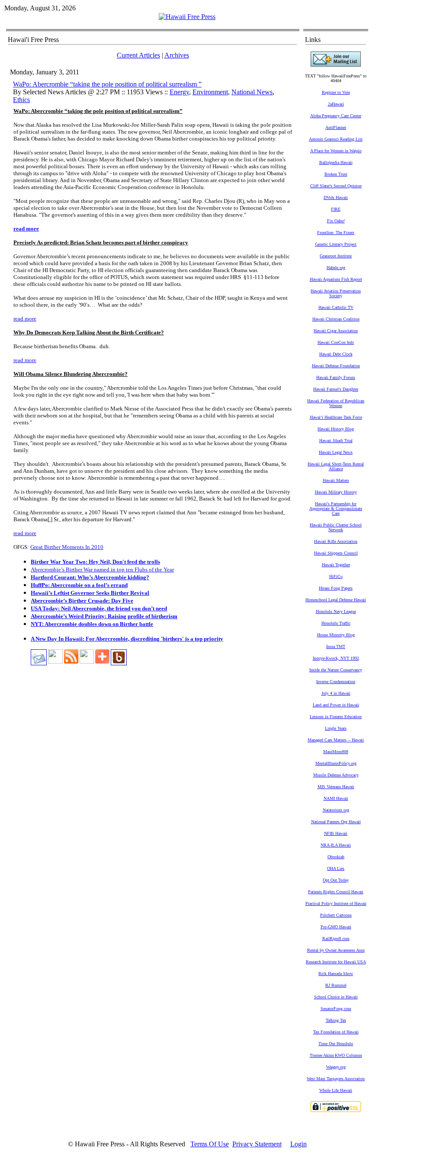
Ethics (21, 99)
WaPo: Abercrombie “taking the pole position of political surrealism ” (107, 84)
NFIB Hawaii (335, 833)
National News (252, 92)
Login (298, 1144)
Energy (179, 92)
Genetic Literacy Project (335, 244)
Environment (210, 92)
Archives (176, 55)
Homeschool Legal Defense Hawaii (335, 599)
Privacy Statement (257, 1144)
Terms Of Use (209, 1144)
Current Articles (138, 55)
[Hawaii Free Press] (187, 16)
